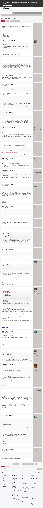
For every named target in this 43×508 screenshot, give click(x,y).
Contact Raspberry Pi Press (35, 506)
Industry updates (24, 484)
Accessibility (14, 486)
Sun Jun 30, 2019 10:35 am (5, 365)
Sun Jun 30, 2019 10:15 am (5, 332)
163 (35, 85)
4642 (35, 292)
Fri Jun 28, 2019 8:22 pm (4, 41)
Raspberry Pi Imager (34, 479)
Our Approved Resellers (15, 483)
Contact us (13, 479)
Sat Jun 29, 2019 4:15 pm (5, 207)
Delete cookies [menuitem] (35, 472)
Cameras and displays (25, 497)
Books (32, 503)
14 (35, 76)
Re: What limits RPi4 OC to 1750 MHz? (8, 40)
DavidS (34, 291)
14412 (36, 450)
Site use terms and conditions (16, 490)
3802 (35, 188)
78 (35, 171)
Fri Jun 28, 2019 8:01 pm (4, 25)
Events (32, 492)
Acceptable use (14, 491)
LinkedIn (5, 486)
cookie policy (18, 2)
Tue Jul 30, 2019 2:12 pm (5, 416)
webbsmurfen (35, 388)
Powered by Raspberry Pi (25, 488)
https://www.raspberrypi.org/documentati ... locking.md (9, 152)
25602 (36, 370)
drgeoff (34, 449)
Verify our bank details (15, 499)
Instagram (5, 484)
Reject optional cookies (17, 5)
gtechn (34, 84)
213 (35, 25)
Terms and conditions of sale (16, 495)
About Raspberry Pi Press (34, 499)
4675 (35, 265)
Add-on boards (24, 498)
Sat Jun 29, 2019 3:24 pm (5, 159)
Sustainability (14, 487)
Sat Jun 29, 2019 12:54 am (5, 113)
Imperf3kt (35, 264)
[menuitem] (40, 13)
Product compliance (24, 483)
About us (13, 482)
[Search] (13, 13)
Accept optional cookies (8, 5)
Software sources (33, 487)
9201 (35, 45)
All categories (33, 484)
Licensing (13, 494)
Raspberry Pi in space (25, 487)
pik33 (4, 44)
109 (35, 230)
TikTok (5, 481)
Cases (22, 501)
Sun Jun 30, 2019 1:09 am (5, 250)
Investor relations (15, 478)
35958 (36, 419)
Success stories (24, 491)
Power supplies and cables (26, 500)
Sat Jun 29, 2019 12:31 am (5, 76)
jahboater (35, 353)
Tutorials (23, 478)
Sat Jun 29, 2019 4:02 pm (5, 185)
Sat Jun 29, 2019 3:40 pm (5, 171)
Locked (3, 466)
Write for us (32, 504)
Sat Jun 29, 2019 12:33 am (5, 85)
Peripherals (23, 502)
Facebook (5, 487)
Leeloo (34, 170)
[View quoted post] (7, 44)
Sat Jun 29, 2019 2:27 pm (5, 128)
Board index (2, 472)
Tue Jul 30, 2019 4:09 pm (5, 450)
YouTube (5, 483)
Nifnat (34, 75)
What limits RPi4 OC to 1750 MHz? (8, 18)
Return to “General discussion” (6, 468)
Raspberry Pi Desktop (34, 478)
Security (13, 498)
